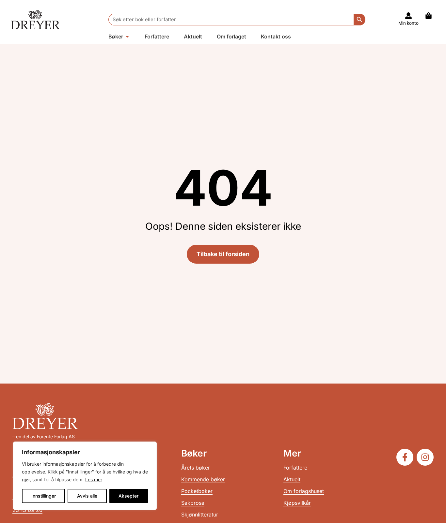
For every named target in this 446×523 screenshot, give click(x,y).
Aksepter (128, 496)
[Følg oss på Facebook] (404, 457)
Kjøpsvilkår (297, 503)
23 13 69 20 (27, 510)
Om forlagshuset (303, 491)
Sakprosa (192, 503)
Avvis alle (87, 496)
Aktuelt (291, 479)
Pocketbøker (197, 491)
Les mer (93, 479)
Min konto (408, 23)
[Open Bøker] (127, 36)
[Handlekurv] (431, 15)
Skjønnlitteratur (199, 514)
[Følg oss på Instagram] (425, 457)
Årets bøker (195, 467)
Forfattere (295, 467)
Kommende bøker (203, 479)
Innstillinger (43, 496)
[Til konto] (408, 15)
